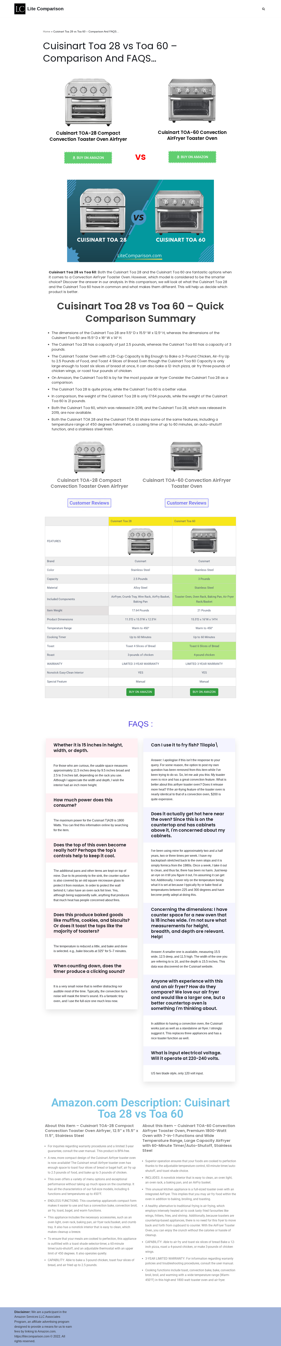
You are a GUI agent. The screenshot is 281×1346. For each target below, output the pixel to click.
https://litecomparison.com (32, 1336)
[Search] (263, 8)
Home (46, 31)
